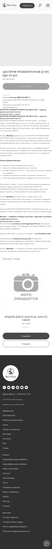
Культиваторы (9, 478)
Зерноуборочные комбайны (15, 464)
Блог (5, 443)
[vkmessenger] (17, 387)
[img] (9, 5)
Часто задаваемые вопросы (15, 526)
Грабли (6, 496)
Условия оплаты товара (13, 522)
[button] (27, 5)
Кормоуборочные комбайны (15, 459)
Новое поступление (11, 429)
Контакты (7, 438)
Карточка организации (13, 420)
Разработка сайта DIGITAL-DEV (13, 404)
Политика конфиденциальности (16, 531)
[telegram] (13, 387)
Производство (9, 415)
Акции (5, 424)
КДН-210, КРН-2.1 (23, 97)
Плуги (5, 482)
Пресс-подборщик (11, 492)
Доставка (7, 434)
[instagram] (22, 387)
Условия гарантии (10, 517)
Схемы (6, 448)
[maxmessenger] (26, 387)
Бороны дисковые (10, 468)
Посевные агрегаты (11, 487)
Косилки (13, 97)
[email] (8, 387)
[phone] (4, 387)
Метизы (6, 501)
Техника (6, 506)
